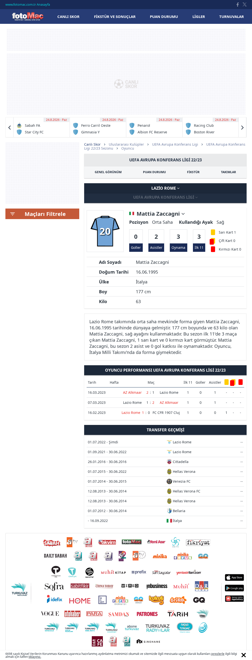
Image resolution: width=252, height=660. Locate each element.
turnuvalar (231, 16)
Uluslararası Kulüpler (126, 144)
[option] (42, 127)
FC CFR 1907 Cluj (166, 412)
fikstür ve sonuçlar (115, 16)
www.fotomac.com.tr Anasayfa (27, 4)
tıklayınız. (35, 657)
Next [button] (242, 127)
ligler (198, 16)
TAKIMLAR (228, 172)
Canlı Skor (28, 16)
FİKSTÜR (193, 172)
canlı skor (68, 16)
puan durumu (164, 16)
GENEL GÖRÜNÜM (108, 172)
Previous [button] (10, 127)
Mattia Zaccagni (159, 213)
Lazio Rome (164, 188)
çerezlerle (217, 654)
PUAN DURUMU (154, 172)
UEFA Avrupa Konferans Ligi (175, 144)
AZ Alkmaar (132, 392)
